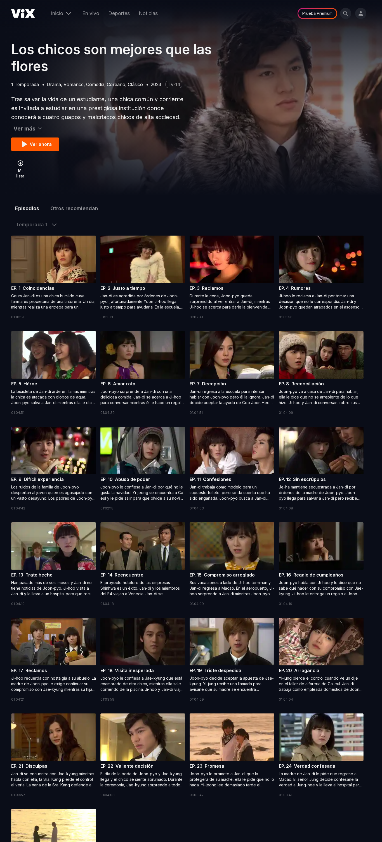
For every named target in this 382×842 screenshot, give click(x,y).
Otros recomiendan (74, 208)
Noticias (148, 13)
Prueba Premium (317, 13)
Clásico (135, 84)
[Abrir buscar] (345, 13)
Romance (73, 84)
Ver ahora (41, 144)
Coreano (116, 84)
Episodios (27, 208)
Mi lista (20, 173)
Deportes (119, 13)
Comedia (95, 84)
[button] (53, 278)
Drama (54, 84)
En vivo (90, 13)
